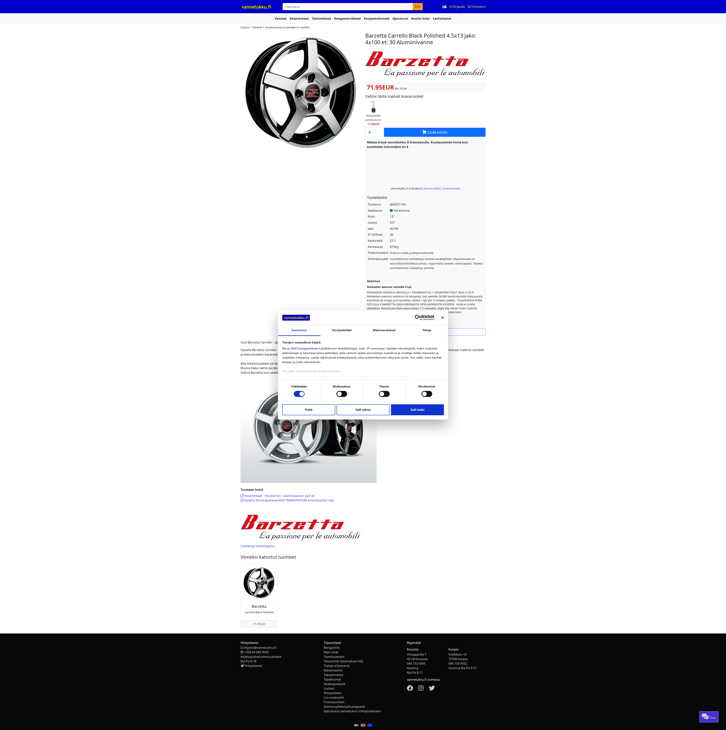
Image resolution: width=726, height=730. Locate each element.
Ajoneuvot (400, 18)
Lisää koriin (437, 132)
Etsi (417, 7)
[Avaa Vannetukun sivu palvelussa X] (432, 689)
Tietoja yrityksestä (337, 666)
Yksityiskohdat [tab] (341, 330)
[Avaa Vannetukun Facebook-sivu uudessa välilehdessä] (410, 689)
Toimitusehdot (334, 657)
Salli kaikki (417, 409)
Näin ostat (331, 652)
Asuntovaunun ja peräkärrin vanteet (287, 27)
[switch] (341, 394)
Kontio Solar (420, 18)
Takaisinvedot (333, 675)
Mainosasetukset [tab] (384, 330)
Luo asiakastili (334, 697)
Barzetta (259, 606)
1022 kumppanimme (304, 348)
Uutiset (329, 688)
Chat (712, 718)
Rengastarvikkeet (347, 18)
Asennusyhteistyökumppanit (344, 706)
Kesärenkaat (299, 18)
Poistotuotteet (334, 702)
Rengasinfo (332, 648)
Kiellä (308, 409)
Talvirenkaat (321, 18)
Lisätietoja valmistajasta (257, 546)
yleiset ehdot (432, 188)
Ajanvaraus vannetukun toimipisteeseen (352, 711)
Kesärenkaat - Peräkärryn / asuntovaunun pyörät (279, 496)
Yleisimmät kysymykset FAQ (343, 661)
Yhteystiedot (253, 666)
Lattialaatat (442, 18)
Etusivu (244, 27)
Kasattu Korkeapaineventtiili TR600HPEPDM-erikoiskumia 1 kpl (289, 500)
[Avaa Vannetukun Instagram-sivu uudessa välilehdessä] (421, 689)
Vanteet (281, 18)
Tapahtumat (332, 679)
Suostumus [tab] (299, 330)
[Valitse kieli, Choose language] (445, 7)
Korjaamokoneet (376, 18)
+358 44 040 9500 (256, 652)
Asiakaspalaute (334, 684)
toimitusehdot (451, 188)
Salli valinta (363, 409)
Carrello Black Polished (259, 612)
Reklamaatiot (333, 670)
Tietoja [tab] (426, 330)
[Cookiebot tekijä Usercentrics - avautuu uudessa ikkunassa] (417, 317)
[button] (373, 113)
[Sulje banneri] (442, 317)
